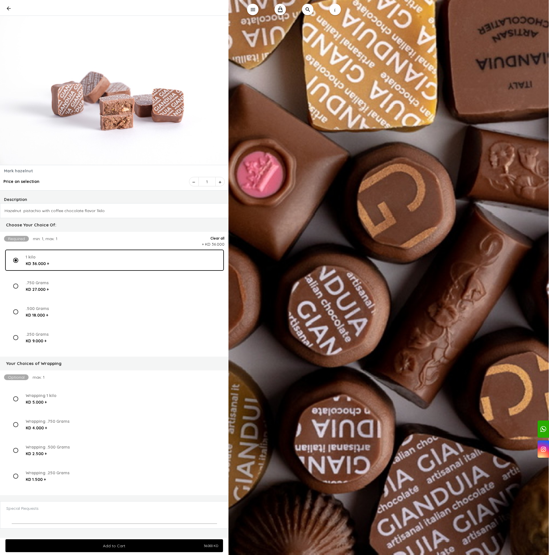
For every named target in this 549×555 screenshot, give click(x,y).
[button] (114, 225)
